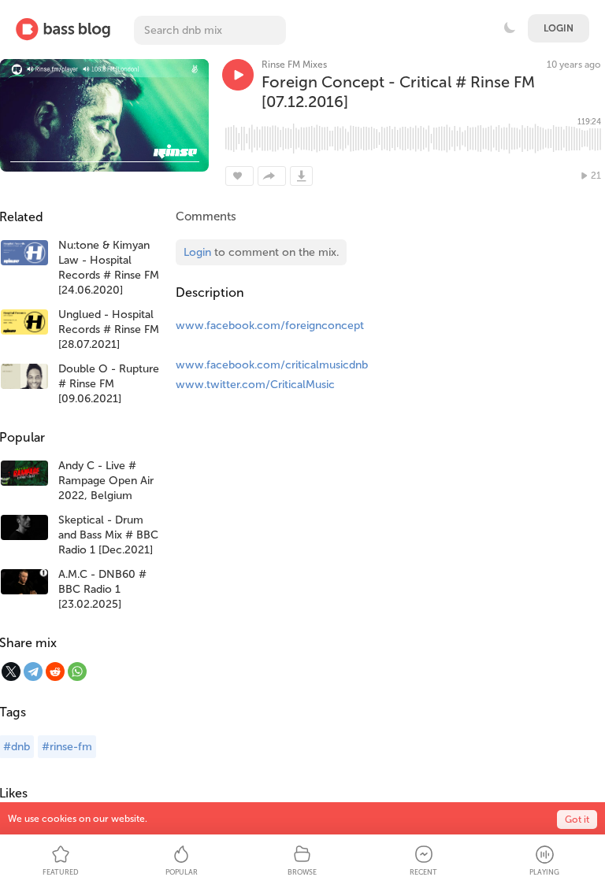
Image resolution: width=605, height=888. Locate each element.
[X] (11, 671)
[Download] (301, 176)
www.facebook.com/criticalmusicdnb (272, 365)
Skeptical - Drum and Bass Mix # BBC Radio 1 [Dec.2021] (108, 535)
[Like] (239, 176)
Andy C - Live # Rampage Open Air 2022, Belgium (106, 480)
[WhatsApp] (77, 671)
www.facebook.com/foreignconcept (270, 325)
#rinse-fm (67, 746)
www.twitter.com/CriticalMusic (255, 384)
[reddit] (55, 671)
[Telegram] (33, 671)
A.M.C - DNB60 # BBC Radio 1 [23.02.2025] (102, 589)
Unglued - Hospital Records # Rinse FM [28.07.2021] (108, 329)
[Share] (272, 176)
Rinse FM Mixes (294, 64)
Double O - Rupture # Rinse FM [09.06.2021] (108, 383)
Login (558, 28)
